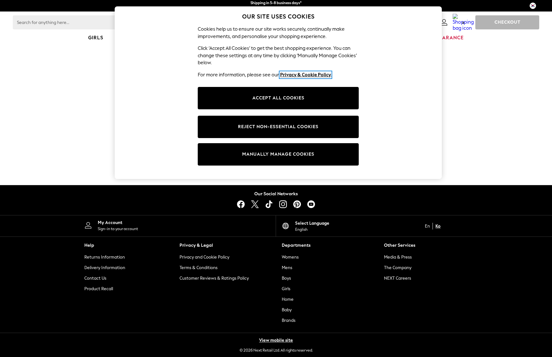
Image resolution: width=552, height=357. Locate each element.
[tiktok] (269, 204)
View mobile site (276, 340)
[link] (444, 22)
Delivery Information (104, 267)
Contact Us (95, 278)
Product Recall (98, 288)
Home (288, 299)
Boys (286, 278)
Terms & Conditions (199, 267)
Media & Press (398, 257)
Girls (286, 288)
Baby (287, 310)
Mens (287, 267)
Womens (290, 257)
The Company (397, 267)
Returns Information (104, 257)
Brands (288, 320)
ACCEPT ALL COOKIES (278, 98)
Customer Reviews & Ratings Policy (214, 278)
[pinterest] (297, 204)
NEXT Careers (397, 278)
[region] (278, 92)
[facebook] (241, 204)
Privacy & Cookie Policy (305, 75)
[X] (255, 204)
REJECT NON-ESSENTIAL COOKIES (278, 126)
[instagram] (283, 204)
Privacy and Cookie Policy (204, 257)
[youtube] (311, 204)
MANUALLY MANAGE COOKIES (278, 154)
